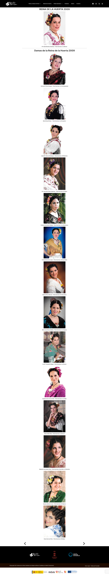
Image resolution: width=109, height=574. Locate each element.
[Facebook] (93, 3)
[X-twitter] (99, 3)
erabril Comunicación (50, 565)
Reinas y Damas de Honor (34, 3)
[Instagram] (96, 3)
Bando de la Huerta (47, 3)
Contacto (78, 3)
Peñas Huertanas (57, 3)
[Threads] (102, 3)
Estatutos (67, 3)
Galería (72, 3)
